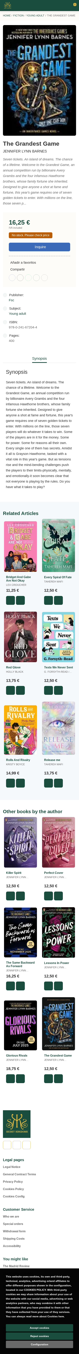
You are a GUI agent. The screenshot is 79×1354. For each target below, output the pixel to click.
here (61, 1316)
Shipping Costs (14, 1238)
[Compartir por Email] (36, 277)
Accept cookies (39, 1327)
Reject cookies (39, 1336)
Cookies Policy (13, 1189)
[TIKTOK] (17, 1145)
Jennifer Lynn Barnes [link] (25, 151)
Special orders (13, 1223)
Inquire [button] (40, 247)
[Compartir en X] (20, 277)
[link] (20, 600)
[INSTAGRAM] (26, 1145)
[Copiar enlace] (44, 277)
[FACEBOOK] (7, 1145)
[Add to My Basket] (10, 600)
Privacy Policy (13, 1181)
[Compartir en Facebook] (12, 277)
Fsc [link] (11, 300)
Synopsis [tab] (39, 358)
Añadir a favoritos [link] (23, 262)
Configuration (39, 1344)
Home (7, 15)
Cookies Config (14, 1196)
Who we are (11, 1216)
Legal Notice (11, 1167)
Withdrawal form (14, 1231)
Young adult (35, 15)
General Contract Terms (19, 1174)
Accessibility (12, 1246)
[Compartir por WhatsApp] (28, 277)
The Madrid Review (16, 1266)
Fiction (18, 15)
